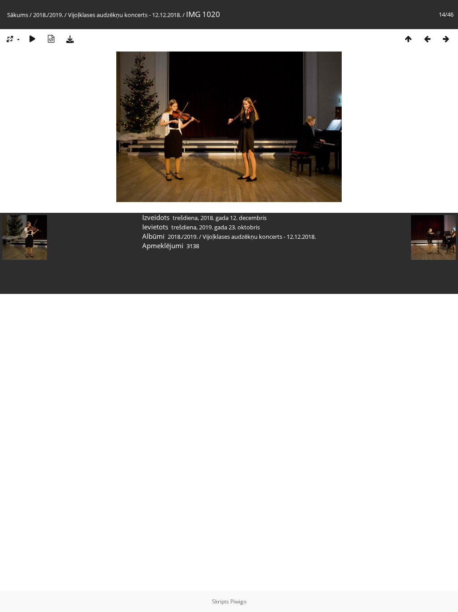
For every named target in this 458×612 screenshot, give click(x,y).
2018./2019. (48, 15)
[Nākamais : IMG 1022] (446, 39)
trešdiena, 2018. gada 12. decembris (220, 218)
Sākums (17, 15)
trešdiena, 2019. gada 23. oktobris (215, 227)
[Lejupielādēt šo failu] (69, 39)
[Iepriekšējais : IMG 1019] (427, 39)
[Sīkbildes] (408, 39)
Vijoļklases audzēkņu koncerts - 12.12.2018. (124, 15)
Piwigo (238, 601)
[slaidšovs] (32, 39)
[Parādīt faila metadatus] (51, 39)
